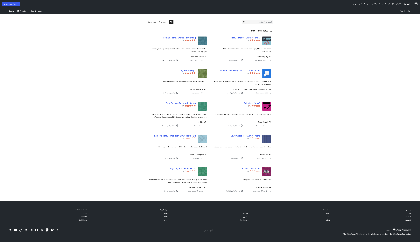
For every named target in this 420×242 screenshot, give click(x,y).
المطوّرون (246, 217)
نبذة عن (408, 210)
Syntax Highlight (188, 70)
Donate (164, 217)
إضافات (328, 217)
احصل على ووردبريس (11, 4)
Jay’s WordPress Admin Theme (245, 136)
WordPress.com (81, 210)
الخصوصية (408, 220)
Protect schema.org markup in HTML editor (240, 70)
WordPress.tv (243, 220)
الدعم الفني (245, 213)
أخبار (409, 213)
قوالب (328, 213)
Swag (165, 220)
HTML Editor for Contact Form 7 (245, 38)
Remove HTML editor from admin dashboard (175, 136)
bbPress (84, 217)
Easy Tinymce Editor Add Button (181, 103)
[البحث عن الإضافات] (244, 22)
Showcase (326, 210)
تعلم (248, 210)
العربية (388, 230)
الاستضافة (408, 217)
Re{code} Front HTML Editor (183, 168)
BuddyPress (83, 220)
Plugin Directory (405, 11)
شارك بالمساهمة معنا (161, 210)
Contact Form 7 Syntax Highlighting (179, 38)
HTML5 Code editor (251, 168)
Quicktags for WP (252, 103)
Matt (85, 213)
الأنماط (328, 220)
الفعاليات (165, 213)
